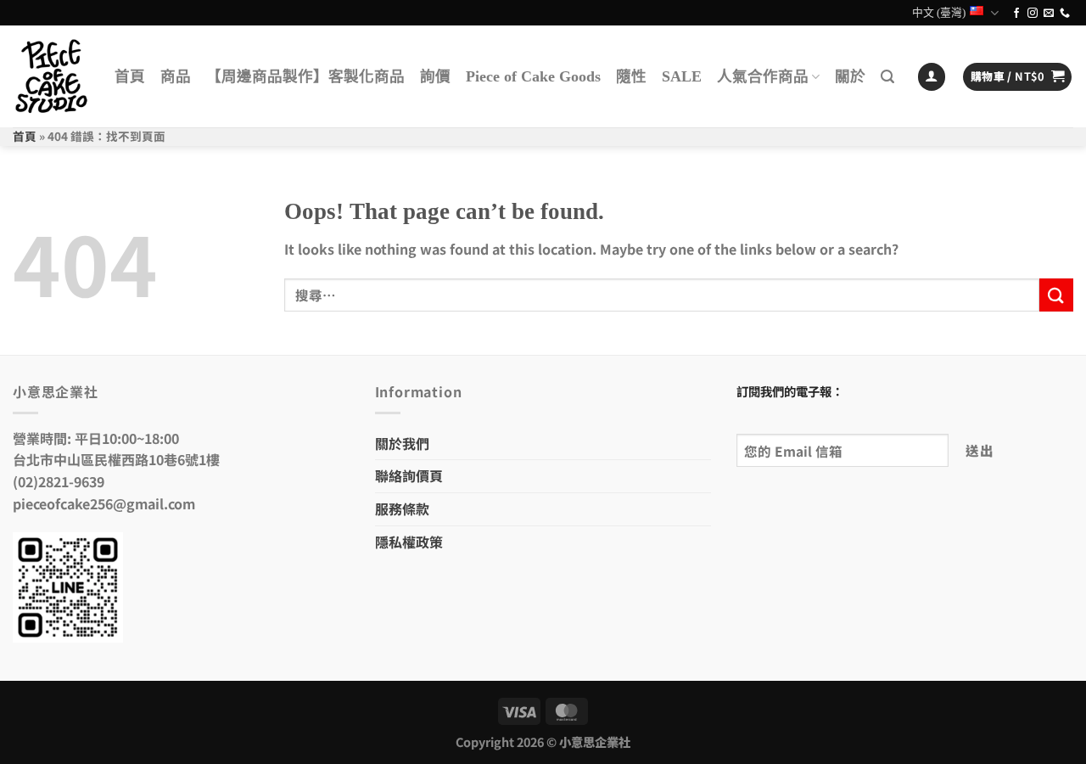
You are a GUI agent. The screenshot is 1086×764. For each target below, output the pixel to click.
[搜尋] (887, 76)
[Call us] (1065, 14)
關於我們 (402, 443)
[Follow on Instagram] (1032, 14)
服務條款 (402, 508)
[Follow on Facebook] (1016, 14)
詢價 (435, 76)
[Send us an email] (1049, 14)
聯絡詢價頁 (409, 475)
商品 (175, 76)
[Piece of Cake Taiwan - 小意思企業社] (51, 76)
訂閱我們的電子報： (789, 391)
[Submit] (1056, 295)
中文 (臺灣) (939, 13)
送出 (980, 450)
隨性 (631, 76)
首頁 (130, 76)
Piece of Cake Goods (533, 76)
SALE (682, 76)
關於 (850, 76)
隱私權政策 (409, 541)
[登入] (931, 77)
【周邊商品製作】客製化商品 (305, 76)
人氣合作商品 (763, 76)
